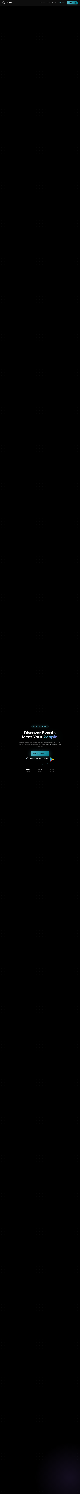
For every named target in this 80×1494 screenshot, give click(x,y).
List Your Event (38, 753)
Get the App (72, 3)
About (54, 3)
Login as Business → (46, 764)
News (48, 3)
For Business (61, 3)
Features (42, 3)
